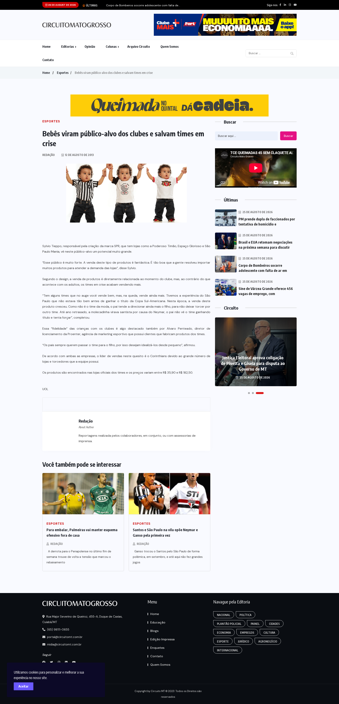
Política (246, 615)
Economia (224, 632)
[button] (249, 393)
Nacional (223, 615)
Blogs (154, 631)
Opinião (90, 47)
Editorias (67, 47)
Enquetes (157, 648)
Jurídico (243, 641)
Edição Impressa (162, 639)
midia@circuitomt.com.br (63, 644)
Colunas (111, 47)
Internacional (227, 650)
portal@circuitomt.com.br (64, 637)
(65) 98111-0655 (57, 630)
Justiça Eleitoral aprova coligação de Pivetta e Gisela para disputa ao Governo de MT (253, 363)
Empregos (247, 632)
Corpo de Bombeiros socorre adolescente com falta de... (143, 5)
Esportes (62, 73)
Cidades (274, 623)
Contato (48, 60)
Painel (255, 623)
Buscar (288, 136)
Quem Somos (169, 47)
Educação (157, 622)
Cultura (269, 632)
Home (46, 47)
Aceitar (23, 686)
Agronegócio (267, 641)
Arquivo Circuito (138, 47)
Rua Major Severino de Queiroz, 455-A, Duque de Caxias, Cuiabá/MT (82, 619)
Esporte (223, 641)
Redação (56, 543)
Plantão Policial (229, 623)
